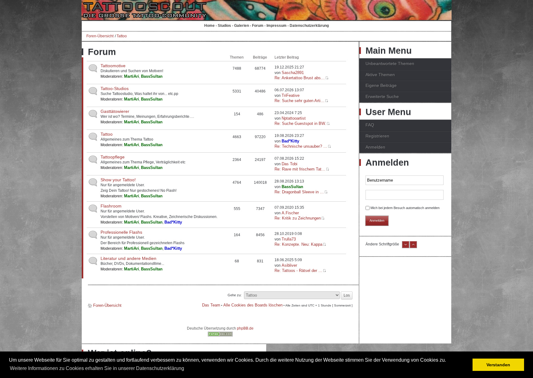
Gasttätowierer (115, 111)
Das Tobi (289, 164)
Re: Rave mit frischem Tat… (300, 169)
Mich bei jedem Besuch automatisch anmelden (405, 208)
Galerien (241, 25)
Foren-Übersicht (100, 36)
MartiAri (131, 76)
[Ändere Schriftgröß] (413, 247)
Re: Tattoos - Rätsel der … (298, 270)
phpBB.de (245, 328)
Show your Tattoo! (118, 179)
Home (209, 25)
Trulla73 (289, 239)
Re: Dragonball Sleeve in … (299, 192)
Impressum (276, 25)
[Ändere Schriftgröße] (405, 247)
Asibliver (289, 265)
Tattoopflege (113, 156)
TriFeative (291, 95)
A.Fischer (290, 213)
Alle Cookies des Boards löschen (253, 305)
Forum (257, 25)
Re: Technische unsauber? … (301, 146)
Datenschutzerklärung (309, 25)
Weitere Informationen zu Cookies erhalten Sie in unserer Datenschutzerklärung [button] (97, 368)
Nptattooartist (294, 118)
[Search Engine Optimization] (220, 335)
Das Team (211, 305)
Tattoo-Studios (115, 88)
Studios (224, 25)
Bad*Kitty (290, 141)
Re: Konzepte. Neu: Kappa (298, 244)
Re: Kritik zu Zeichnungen (298, 218)
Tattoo (122, 36)
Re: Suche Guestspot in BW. (300, 123)
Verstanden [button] (498, 364)
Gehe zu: (235, 295)
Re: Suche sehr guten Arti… (299, 100)
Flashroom (111, 205)
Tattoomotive (113, 65)
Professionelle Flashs (121, 232)
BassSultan (152, 76)
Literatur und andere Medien (128, 258)
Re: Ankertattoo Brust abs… (300, 78)
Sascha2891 (293, 72)
